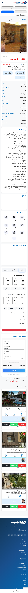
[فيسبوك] (25, 535)
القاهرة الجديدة (23, 552)
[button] (4, 57)
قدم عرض (6, 270)
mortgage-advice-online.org (14, 374)
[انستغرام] (22, 535)
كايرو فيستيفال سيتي (22, 559)
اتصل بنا (25, 547)
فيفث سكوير (24, 556)
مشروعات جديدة (23, 580)
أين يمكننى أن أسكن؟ (21, 15)
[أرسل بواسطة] (6, 57)
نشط (24, 64)
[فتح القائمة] (2, 2)
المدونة (25, 584)
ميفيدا (25, 554)
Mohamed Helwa (15, 501)
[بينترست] (15, 535)
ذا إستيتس (24, 569)
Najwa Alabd (16, 419)
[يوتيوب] (12, 535)
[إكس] (8, 535)
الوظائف (24, 545)
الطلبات (24, 582)
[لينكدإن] (18, 535)
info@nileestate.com (22, 530)
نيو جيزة (24, 565)
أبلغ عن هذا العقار (14, 381)
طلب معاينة (21, 270)
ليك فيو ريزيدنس (23, 558)
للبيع (25, 576)
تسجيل (14, 330)
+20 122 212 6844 (22, 532)
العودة (23, 19)
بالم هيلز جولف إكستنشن (21, 567)
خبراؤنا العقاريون (23, 543)
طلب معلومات (14, 270)
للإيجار (25, 578)
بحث (7, 12)
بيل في (25, 571)
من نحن (25, 541)
